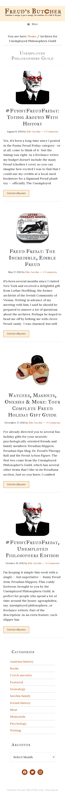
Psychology (18, 723)
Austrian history (22, 661)
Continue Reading (16, 193)
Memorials (17, 716)
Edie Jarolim (51, 790)
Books (14, 668)
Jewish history (20, 703)
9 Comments (53, 422)
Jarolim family (20, 696)
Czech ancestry (21, 675)
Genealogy (18, 689)
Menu (35, 24)
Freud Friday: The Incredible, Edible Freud (32, 257)
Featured (16, 682)
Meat (13, 710)
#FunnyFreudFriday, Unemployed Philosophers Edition (33, 548)
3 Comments (50, 272)
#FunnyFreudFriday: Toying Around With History (33, 117)
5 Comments (51, 131)
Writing (15, 730)
